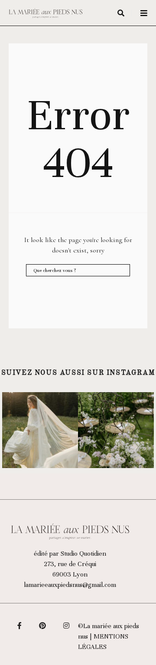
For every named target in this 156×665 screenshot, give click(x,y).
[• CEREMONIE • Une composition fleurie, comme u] (116, 430)
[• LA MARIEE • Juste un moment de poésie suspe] (40, 430)
